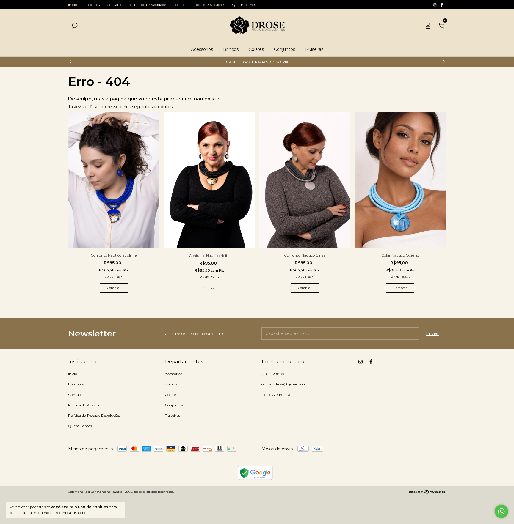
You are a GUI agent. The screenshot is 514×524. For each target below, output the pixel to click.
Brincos (231, 49)
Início (72, 4)
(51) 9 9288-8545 (275, 374)
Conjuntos (284, 49)
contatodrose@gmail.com (283, 384)
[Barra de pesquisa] (74, 26)
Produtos (92, 4)
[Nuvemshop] (427, 492)
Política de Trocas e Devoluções (199, 4)
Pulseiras (314, 49)
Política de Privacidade (147, 4)
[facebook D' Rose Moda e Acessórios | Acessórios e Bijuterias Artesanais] (442, 4)
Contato (113, 4)
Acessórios (202, 49)
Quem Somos (244, 4)
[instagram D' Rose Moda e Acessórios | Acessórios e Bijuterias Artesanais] (435, 4)
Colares (256, 49)
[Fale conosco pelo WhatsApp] (501, 511)
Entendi (80, 512)
